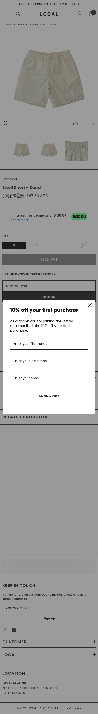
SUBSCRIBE (49, 395)
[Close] (89, 305)
